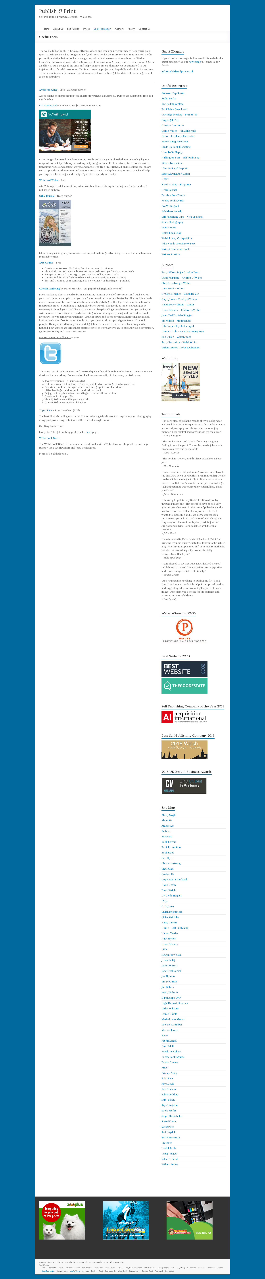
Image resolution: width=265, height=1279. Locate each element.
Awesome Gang (48, 89)
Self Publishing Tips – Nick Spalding (182, 216)
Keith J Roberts (169, 992)
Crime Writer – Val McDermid (178, 130)
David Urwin (168, 885)
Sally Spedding (169, 1094)
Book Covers (168, 842)
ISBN (164, 949)
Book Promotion (102, 28)
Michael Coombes (171, 1024)
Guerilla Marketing (49, 288)
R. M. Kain (167, 1078)
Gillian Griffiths (170, 917)
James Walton (169, 965)
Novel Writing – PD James (176, 184)
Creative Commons (172, 125)
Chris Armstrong (171, 863)
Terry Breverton (170, 1137)
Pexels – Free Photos (173, 195)
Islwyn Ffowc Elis (171, 954)
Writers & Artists (170, 254)
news (89, 432)
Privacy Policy (169, 1073)
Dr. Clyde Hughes (171, 895)
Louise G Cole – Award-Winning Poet (182, 331)
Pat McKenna (169, 1040)
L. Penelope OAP (171, 997)
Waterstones (168, 227)
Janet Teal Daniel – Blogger (176, 315)
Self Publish (73, 28)
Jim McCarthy (169, 981)
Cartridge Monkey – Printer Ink (179, 114)
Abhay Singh (168, 815)
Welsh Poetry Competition (176, 238)
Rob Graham (168, 1089)
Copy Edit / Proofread (174, 879)
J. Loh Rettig (168, 960)
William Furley (169, 1164)
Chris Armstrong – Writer (176, 283)
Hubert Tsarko (169, 933)
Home (46, 28)
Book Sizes (167, 852)
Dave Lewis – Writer (172, 288)
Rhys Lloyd (167, 1083)
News (164, 1035)
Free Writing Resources (174, 141)
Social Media (168, 1110)
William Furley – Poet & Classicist (180, 347)
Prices (86, 28)
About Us (58, 28)
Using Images (169, 1153)
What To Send (169, 1159)
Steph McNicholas (171, 1116)
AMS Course (46, 262)
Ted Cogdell (168, 1132)
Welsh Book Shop (49, 438)
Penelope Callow (171, 1051)
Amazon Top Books (172, 93)
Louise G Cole (169, 1013)
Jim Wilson (167, 987)
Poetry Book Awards (172, 200)
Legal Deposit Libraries (174, 1003)
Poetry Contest (170, 1062)
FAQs (164, 901)
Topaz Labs (45, 410)
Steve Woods (168, 1121)
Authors (119, 28)
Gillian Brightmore (171, 911)
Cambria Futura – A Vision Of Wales (181, 277)
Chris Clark (167, 868)
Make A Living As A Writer (175, 173)
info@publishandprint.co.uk (177, 71)
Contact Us (144, 28)
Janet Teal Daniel (171, 970)
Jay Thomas (168, 976)
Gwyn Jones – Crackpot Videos (179, 299)
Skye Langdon (169, 1105)
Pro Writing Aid (48, 105)
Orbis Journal (46, 195)
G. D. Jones (167, 906)
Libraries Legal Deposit (174, 168)
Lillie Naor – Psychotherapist (177, 326)
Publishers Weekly (171, 211)
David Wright (168, 890)
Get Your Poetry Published (152, 1271)
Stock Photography (172, 222)
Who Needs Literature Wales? (178, 243)
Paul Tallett (167, 1046)
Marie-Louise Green (172, 1019)
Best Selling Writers (172, 103)
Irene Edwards (169, 944)
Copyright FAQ (170, 120)
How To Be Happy (172, 152)
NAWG (165, 179)
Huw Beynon (168, 938)
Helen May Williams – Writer (177, 304)
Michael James (169, 1030)
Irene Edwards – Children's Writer (181, 310)
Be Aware (166, 836)
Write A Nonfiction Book (175, 249)
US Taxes (166, 1142)
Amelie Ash (167, 825)
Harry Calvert (169, 922)
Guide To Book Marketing (176, 146)
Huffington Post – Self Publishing (180, 157)
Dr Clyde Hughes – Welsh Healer (180, 293)
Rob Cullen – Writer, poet (176, 336)
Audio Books (168, 98)
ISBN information (171, 163)
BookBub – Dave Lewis (174, 109)
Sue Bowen (167, 1126)
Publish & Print (57, 11)
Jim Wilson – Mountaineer (176, 320)
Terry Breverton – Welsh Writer (179, 342)
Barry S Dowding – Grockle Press (180, 272)
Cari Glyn (166, 858)
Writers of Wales (48, 180)
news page (195, 61)
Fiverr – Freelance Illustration (178, 136)
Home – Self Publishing (174, 927)
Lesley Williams (170, 1008)
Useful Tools (168, 1148)
